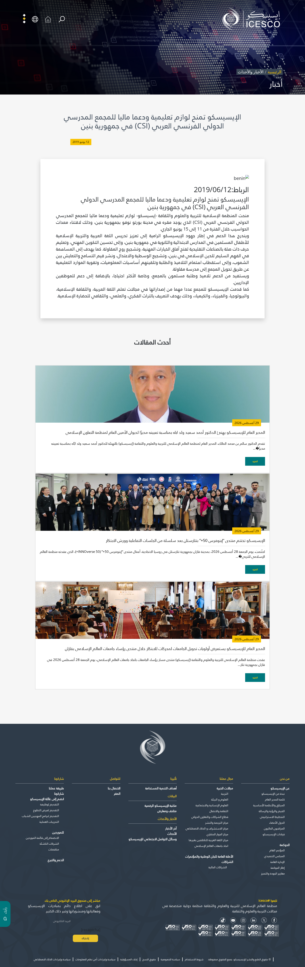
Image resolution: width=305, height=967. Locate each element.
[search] (62, 19)
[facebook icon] (274, 920)
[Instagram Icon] (243, 920)
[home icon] (48, 18)
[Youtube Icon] (233, 920)
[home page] (253, 18)
